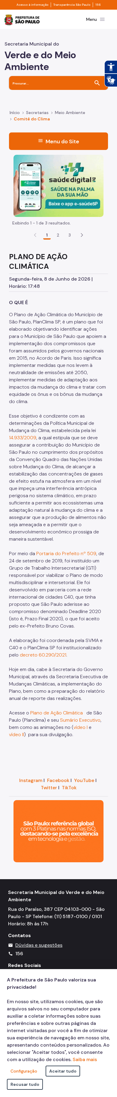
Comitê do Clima (32, 119)
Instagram (30, 780)
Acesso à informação (32, 4)
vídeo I (81, 727)
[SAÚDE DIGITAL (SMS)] (59, 185)
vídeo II (16, 734)
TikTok (69, 787)
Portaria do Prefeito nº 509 (66, 553)
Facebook (58, 780)
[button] (81, 235)
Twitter (49, 787)
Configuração (23, 1071)
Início (15, 112)
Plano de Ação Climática (56, 713)
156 (98, 4)
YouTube (84, 780)
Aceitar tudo (62, 1071)
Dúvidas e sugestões (38, 945)
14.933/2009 (22, 437)
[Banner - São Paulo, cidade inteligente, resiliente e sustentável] (59, 831)
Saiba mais (85, 1059)
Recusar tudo (24, 1084)
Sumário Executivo (80, 720)
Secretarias (37, 112)
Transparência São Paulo (71, 4)
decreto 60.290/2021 (43, 655)
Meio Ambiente (70, 112)
